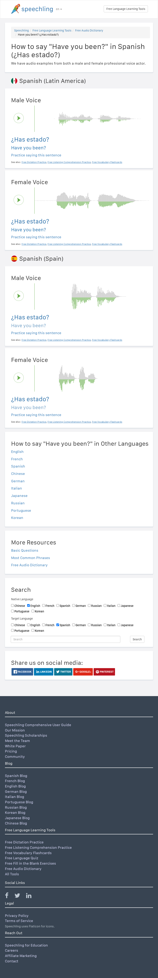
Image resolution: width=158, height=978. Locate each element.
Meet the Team (17, 740)
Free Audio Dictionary (89, 30)
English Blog (15, 786)
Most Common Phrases (30, 558)
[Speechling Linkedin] (31, 896)
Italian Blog (14, 796)
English (17, 451)
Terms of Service (19, 921)
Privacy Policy (17, 915)
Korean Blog (15, 812)
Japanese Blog (17, 818)
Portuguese (21, 510)
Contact (11, 961)
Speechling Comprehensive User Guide (38, 725)
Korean (17, 517)
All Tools (12, 874)
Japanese (19, 495)
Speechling (21, 30)
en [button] (58, 9)
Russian (18, 503)
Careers (11, 950)
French (17, 459)
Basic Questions (24, 550)
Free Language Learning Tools (125, 8)
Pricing (11, 751)
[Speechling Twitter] (19, 896)
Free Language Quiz (21, 858)
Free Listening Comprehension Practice (38, 847)
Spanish (18, 466)
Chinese (18, 473)
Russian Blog (16, 807)
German (18, 481)
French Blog (15, 781)
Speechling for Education (26, 945)
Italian (16, 488)
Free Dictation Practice (24, 842)
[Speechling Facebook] (9, 896)
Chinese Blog (16, 823)
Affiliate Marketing (21, 956)
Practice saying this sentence (36, 155)
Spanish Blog (16, 775)
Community (15, 756)
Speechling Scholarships (26, 735)
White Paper (15, 746)
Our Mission (15, 730)
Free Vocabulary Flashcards (28, 853)
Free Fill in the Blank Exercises (30, 863)
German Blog (16, 791)
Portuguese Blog (19, 802)
